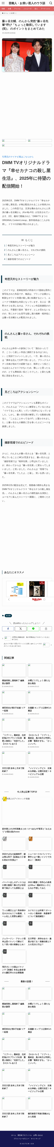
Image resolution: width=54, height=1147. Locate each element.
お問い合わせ (38, 1135)
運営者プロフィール (25, 1135)
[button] (8, 628)
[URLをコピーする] (46, 628)
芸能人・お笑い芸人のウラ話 (27, 3)
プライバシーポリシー (21, 1139)
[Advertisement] (27, 107)
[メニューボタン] (3, 3)
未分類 (8, 616)
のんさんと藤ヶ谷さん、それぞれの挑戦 (26, 250)
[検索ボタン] (51, 3)
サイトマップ (35, 1139)
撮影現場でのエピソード (19, 259)
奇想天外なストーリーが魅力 (21, 245)
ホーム (13, 1135)
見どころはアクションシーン (21, 254)
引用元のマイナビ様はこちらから (18, 156)
